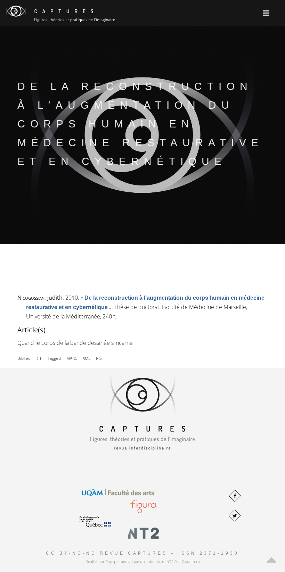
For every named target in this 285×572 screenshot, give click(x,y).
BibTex (23, 358)
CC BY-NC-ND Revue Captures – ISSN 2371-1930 (142, 553)
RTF (38, 358)
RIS (99, 358)
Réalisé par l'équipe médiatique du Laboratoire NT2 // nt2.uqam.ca (143, 561)
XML (86, 358)
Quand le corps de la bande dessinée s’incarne (75, 343)
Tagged (54, 358)
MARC (71, 358)
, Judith (40, 297)
